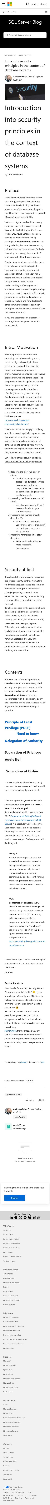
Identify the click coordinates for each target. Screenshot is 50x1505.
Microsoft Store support (11, 1282)
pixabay (23, 1062)
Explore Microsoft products (12, 1257)
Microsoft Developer (10, 1409)
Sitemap (6, 1492)
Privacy (30, 1492)
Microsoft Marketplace (11, 1427)
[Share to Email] (38, 1217)
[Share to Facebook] (15, 1217)
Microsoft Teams (8, 1383)
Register (35, 4)
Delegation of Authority (24, 740)
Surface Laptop (8, 1234)
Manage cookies (8, 1495)
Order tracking (8, 1291)
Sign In (44, 4)
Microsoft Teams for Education (13, 1326)
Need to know (28, 733)
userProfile (20, 1117)
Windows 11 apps (9, 1261)
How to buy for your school (12, 1335)
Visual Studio (7, 1435)
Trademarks (33, 1495)
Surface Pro (7, 1230)
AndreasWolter (20, 76)
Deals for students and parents (13, 1344)
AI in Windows (8, 1252)
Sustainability (7, 1479)
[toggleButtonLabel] (46, 12)
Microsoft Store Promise (11, 1300)
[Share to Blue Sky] (29, 1217)
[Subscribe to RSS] (34, 1217)
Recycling (18, 1498)
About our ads (29, 1498)
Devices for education (10, 1322)
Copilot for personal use (11, 1248)
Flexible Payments (9, 1305)
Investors (6, 1466)
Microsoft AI (7, 1361)
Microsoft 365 (8, 1374)
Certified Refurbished (10, 1296)
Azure (5, 1404)
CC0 (42, 1062)
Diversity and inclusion (11, 1470)
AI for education (8, 1348)
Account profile (8, 1274)
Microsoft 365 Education (11, 1330)
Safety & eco (7, 1498)
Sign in (14, 1197)
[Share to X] (20, 1217)
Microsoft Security (9, 1365)
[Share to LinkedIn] (11, 1217)
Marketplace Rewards (10, 1431)
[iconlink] (8, 1126)
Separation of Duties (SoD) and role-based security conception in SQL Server (23, 820)
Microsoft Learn (8, 1413)
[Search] (27, 4)
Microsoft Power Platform (11, 1379)
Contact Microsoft (18, 1492)
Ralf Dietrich (11, 1030)
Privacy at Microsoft (10, 1461)
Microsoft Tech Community (12, 1422)
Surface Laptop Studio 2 (11, 1239)
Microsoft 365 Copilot (10, 1387)
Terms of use (22, 1495)
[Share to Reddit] (25, 1217)
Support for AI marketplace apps (14, 1418)
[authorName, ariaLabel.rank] (8, 78)
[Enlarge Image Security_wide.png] (25, 92)
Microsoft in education (10, 1317)
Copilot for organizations (11, 1243)
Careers (6, 1448)
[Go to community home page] (10, 4)
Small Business (8, 1392)
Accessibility (7, 1475)
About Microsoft (8, 1452)
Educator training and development (15, 1339)
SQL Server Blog (11, 12)
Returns (6, 1287)
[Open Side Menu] (4, 4)
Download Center (9, 1278)
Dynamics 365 (8, 1370)
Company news (8, 1457)
